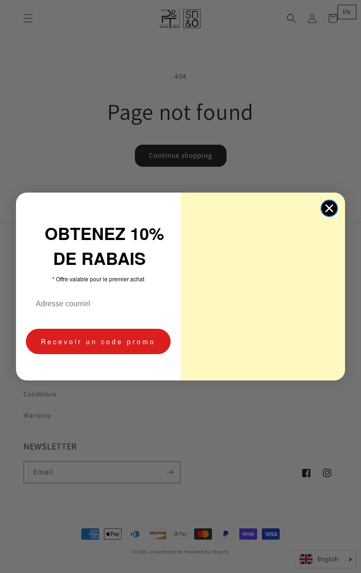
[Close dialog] (329, 208)
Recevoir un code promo (98, 341)
